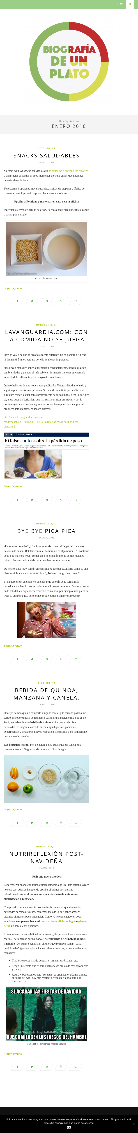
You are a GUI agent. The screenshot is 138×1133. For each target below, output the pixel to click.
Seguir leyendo (13, 288)
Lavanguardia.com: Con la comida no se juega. (46, 335)
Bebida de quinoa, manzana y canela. (46, 693)
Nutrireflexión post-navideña (46, 857)
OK (69, 1127)
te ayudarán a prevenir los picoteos (68, 170)
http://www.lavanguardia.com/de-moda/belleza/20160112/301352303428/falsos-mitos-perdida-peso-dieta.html (41, 422)
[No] (133, 1124)
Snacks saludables (46, 155)
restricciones (49, 921)
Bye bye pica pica (46, 531)
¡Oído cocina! (46, 148)
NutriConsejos (46, 324)
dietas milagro (66, 921)
